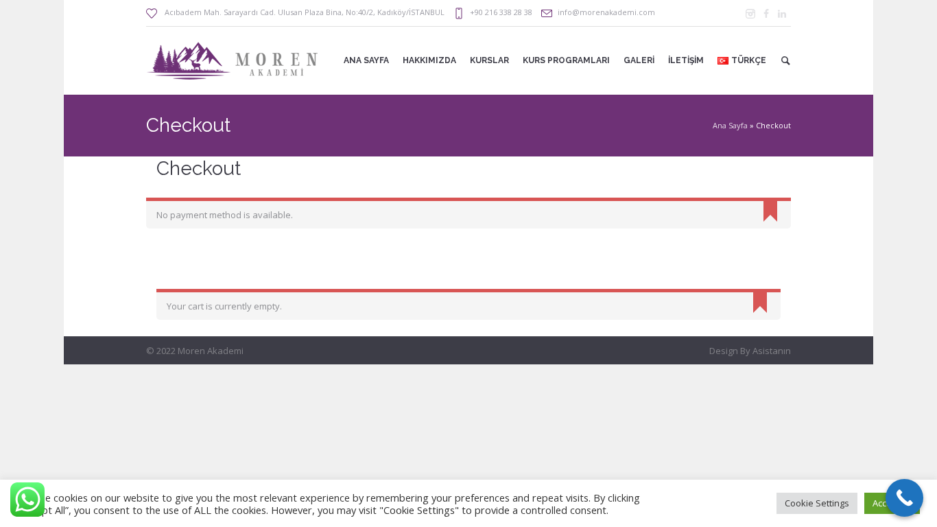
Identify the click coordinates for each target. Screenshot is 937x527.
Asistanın (771, 350)
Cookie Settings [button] (817, 503)
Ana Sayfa (730, 125)
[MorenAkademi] (750, 14)
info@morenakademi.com (606, 12)
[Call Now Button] (904, 498)
